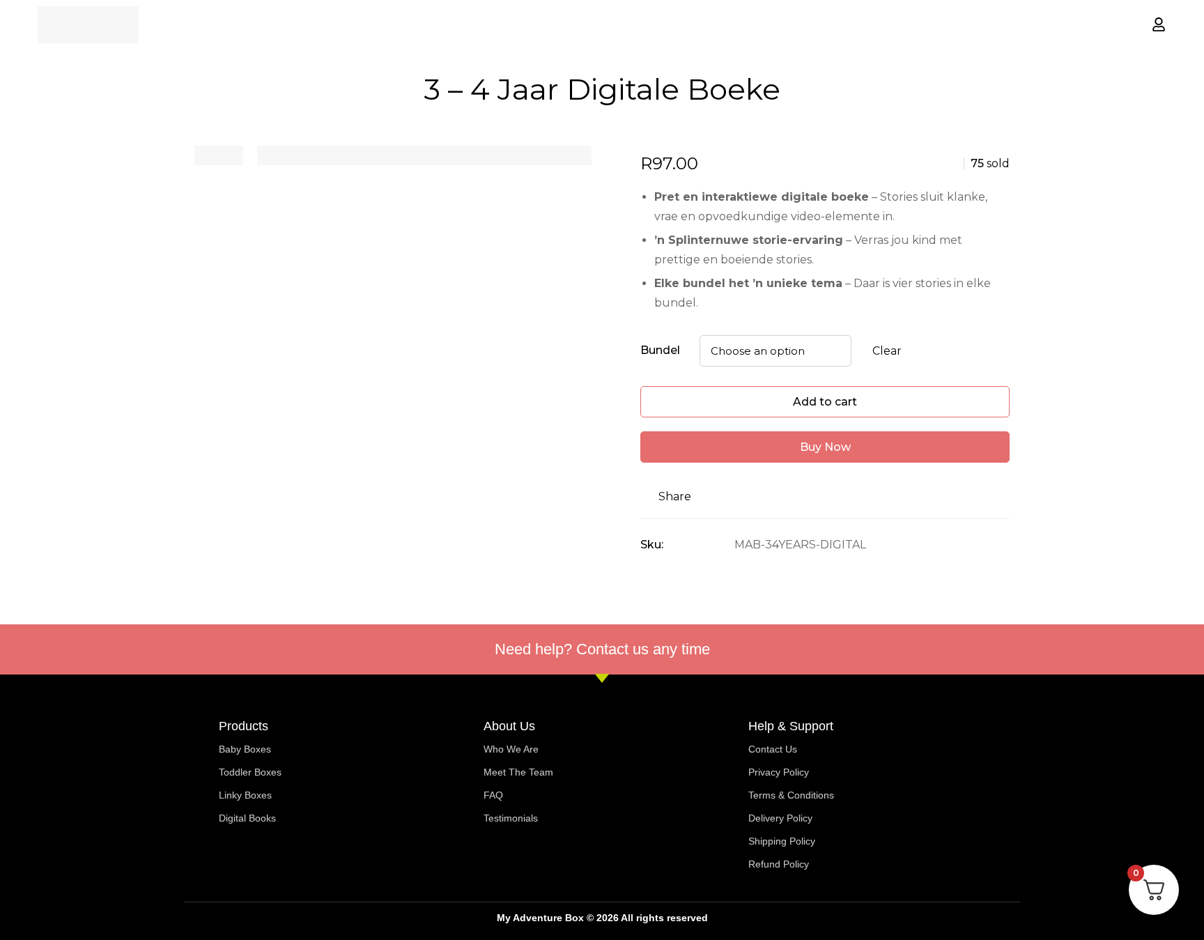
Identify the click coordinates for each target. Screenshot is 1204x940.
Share (674, 496)
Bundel (660, 350)
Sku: (651, 544)
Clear (887, 350)
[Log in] (1158, 24)
